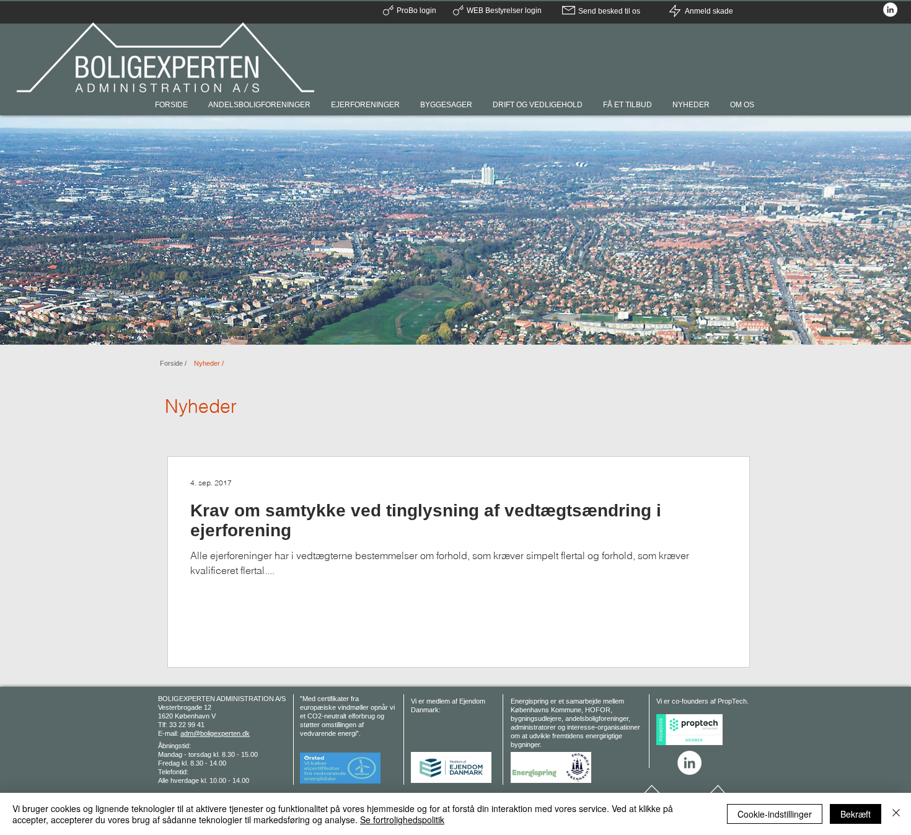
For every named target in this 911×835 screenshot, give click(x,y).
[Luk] (896, 814)
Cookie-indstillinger (774, 814)
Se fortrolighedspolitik (402, 819)
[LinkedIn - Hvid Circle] (890, 9)
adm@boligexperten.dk (215, 733)
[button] (743, 105)
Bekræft (855, 814)
